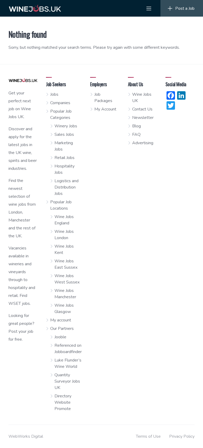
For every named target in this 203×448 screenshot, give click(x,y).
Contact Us (142, 109)
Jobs (54, 94)
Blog (136, 126)
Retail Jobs (64, 158)
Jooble (60, 337)
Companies (60, 103)
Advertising (142, 143)
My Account (105, 109)
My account (60, 320)
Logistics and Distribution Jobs (66, 187)
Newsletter (143, 118)
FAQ (136, 134)
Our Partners (62, 328)
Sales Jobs (64, 134)
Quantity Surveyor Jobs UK (67, 381)
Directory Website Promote (62, 402)
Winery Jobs (65, 126)
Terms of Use (148, 436)
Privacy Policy (182, 436)
